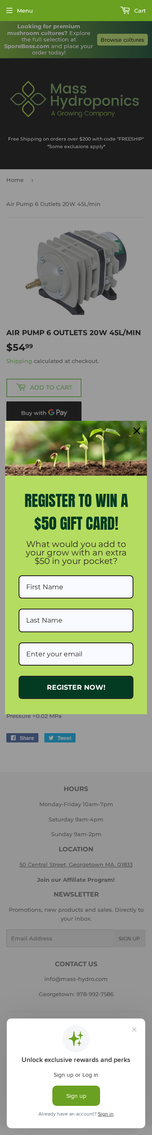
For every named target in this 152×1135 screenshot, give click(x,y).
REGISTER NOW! (76, 687)
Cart (139, 10)
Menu (25, 10)
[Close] (137, 431)
